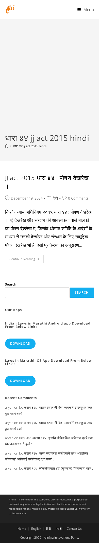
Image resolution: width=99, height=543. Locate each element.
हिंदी (55, 198)
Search (10, 284)
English (36, 528)
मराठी (59, 528)
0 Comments (78, 198)
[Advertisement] (49, 80)
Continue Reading (26, 259)
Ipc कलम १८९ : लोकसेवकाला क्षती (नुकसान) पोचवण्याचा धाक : (56, 468)
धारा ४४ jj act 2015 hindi (29, 146)
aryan (9, 407)
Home (22, 528)
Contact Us (74, 528)
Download (20, 343)
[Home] (6, 146)
